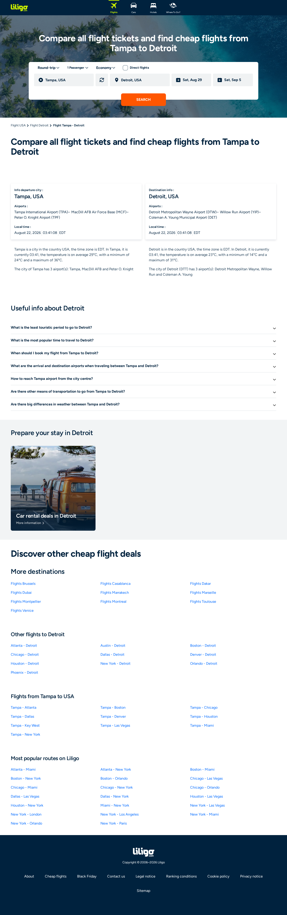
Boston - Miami (202, 769)
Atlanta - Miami (23, 769)
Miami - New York (114, 805)
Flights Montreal (113, 601)
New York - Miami (204, 814)
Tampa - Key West (25, 725)
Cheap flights (55, 876)
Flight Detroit (39, 125)
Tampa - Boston (113, 707)
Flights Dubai (21, 592)
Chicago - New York (116, 787)
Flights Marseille (203, 592)
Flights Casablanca (115, 583)
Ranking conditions (181, 876)
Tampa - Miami (202, 725)
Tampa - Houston (204, 716)
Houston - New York (27, 805)
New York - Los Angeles (119, 814)
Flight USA (18, 125)
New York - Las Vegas (207, 805)
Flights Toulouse (203, 601)
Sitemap (143, 891)
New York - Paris (113, 823)
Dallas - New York (114, 796)
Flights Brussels (23, 583)
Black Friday (86, 876)
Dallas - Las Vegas (25, 796)
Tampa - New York (25, 734)
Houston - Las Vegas (206, 796)
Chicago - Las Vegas (206, 778)
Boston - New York (26, 778)
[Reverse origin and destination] (102, 80)
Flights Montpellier (26, 601)
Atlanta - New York (115, 769)
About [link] (29, 876)
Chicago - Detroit (25, 654)
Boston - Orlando (114, 778)
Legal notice (145, 876)
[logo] (19, 7)
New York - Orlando (26, 823)
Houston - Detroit (25, 663)
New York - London (26, 814)
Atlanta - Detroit (24, 645)
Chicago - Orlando (205, 787)
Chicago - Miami (24, 787)
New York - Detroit (115, 663)
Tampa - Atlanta (23, 707)
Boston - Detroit (203, 645)
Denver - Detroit (203, 654)
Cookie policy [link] (218, 876)
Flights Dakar (200, 583)
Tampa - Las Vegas (115, 725)
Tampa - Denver (113, 716)
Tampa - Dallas (22, 716)
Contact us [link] (116, 876)
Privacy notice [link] (251, 876)
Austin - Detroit (112, 645)
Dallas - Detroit (112, 654)
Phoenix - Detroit (24, 672)
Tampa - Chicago (203, 707)
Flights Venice (22, 610)
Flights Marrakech (114, 592)
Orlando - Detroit (203, 663)
